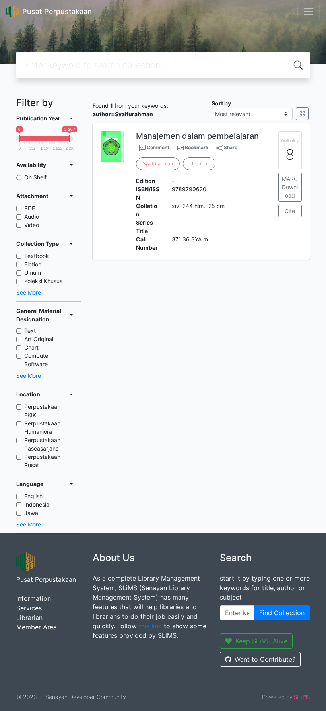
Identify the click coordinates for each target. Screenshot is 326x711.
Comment (157, 147)
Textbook (36, 256)
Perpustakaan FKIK (42, 410)
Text (30, 330)
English (33, 496)
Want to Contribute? (265, 659)
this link (150, 626)
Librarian (29, 618)
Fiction (32, 264)
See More (28, 292)
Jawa (31, 512)
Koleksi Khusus (43, 281)
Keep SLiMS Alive (261, 641)
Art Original (38, 339)
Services (29, 608)
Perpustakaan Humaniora (42, 427)
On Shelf (35, 177)
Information (33, 598)
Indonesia (36, 504)
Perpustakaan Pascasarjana (42, 444)
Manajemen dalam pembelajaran (197, 136)
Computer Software (37, 359)
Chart (31, 347)
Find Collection (282, 613)
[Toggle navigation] (308, 11)
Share (230, 147)
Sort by (221, 103)
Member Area (36, 627)
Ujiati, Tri (199, 164)
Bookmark (196, 147)
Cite (290, 211)
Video (31, 224)
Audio (31, 216)
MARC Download (290, 187)
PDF (29, 208)
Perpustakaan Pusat (42, 460)
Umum (32, 272)
